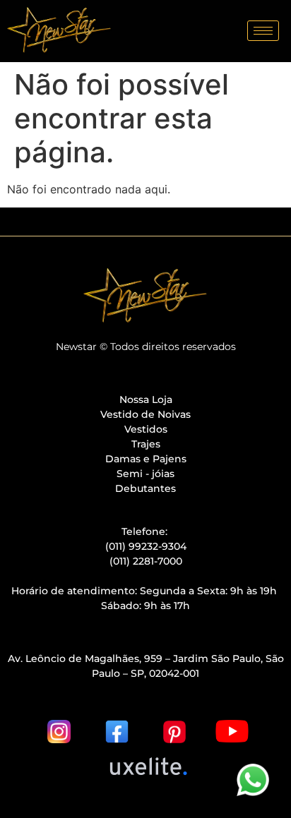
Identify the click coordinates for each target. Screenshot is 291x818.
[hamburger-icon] (263, 30)
